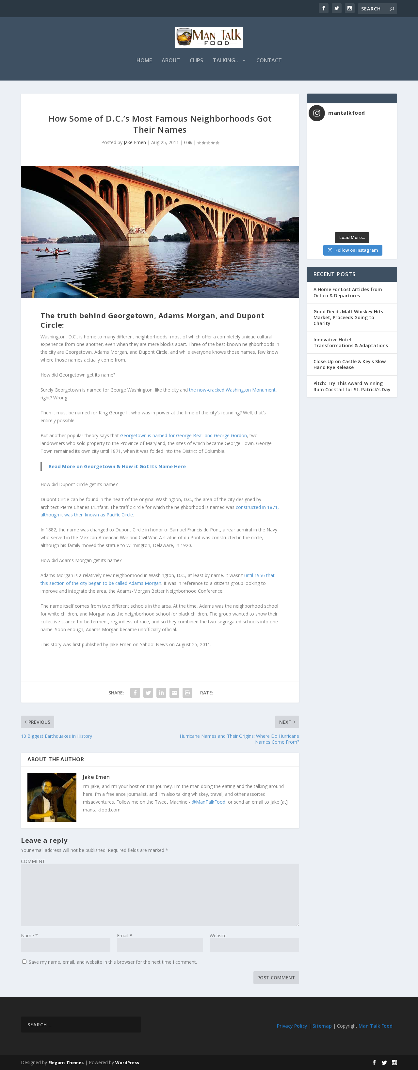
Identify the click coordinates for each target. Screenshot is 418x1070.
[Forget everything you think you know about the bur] (374, 165)
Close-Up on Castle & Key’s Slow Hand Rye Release (350, 364)
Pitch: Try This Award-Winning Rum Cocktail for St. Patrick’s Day (352, 386)
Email (124, 935)
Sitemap (322, 1026)
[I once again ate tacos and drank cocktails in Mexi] (330, 165)
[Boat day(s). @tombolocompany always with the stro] (330, 190)
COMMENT (33, 861)
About (171, 61)
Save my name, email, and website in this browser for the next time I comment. (113, 962)
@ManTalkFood (208, 802)
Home (144, 61)
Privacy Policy (292, 1026)
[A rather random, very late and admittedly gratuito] (374, 216)
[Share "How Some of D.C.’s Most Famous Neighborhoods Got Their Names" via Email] (174, 692)
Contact (269, 61)
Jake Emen (135, 142)
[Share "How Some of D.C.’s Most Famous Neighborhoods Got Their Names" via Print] (187, 692)
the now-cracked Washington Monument (232, 390)
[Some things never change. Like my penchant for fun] (330, 139)
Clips (196, 61)
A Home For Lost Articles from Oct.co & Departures (348, 292)
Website (218, 935)
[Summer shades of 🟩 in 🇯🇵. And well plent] (374, 190)
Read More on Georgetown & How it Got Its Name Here (117, 466)
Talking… (226, 61)
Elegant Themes (66, 1062)
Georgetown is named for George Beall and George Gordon (183, 435)
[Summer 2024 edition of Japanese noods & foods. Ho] (330, 216)
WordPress (127, 1062)
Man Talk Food (376, 1026)
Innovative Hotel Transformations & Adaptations (351, 342)
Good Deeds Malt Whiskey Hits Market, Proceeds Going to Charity (348, 317)
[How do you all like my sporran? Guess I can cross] (374, 139)
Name (29, 935)
